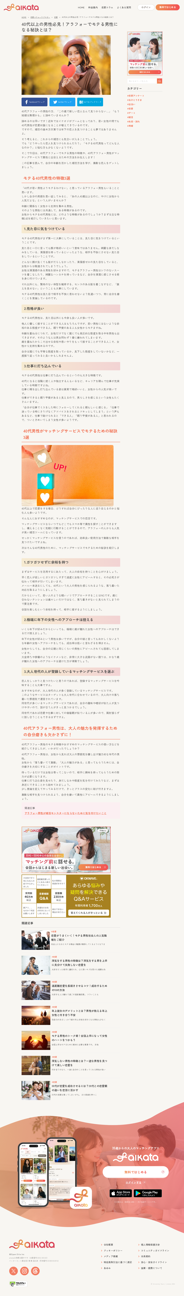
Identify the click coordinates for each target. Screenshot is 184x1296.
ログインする (133, 1182)
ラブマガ (26, 7)
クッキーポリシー (113, 1250)
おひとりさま (135, 99)
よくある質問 (124, 7)
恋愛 (56, 17)
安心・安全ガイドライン (154, 1262)
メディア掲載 (111, 1256)
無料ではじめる (167, 7)
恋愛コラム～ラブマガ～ (40, 17)
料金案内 (93, 7)
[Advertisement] (144, 174)
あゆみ (107, 1268)
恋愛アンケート (136, 95)
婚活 (131, 117)
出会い (132, 104)
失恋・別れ (134, 121)
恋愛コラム (107, 7)
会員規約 (146, 1256)
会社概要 (108, 1244)
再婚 (131, 125)
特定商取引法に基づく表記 (118, 1262)
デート (132, 112)
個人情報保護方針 (150, 1244)
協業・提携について (151, 1268)
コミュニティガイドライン (155, 1250)
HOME (81, 7)
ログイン (146, 7)
